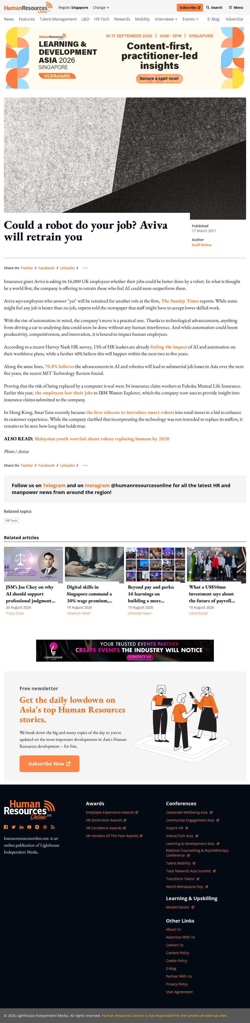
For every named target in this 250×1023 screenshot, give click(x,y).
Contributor (198, 613)
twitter (27, 268)
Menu (238, 7)
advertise (234, 19)
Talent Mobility (180, 863)
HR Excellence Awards (104, 828)
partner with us (179, 976)
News (9, 19)
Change (99, 7)
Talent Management (58, 19)
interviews (164, 19)
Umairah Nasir (79, 613)
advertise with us (180, 937)
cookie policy (176, 960)
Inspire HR (177, 828)
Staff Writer (202, 245)
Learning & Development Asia (190, 843)
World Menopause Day (185, 886)
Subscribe (191, 8)
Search (216, 7)
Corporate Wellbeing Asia (187, 812)
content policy (177, 952)
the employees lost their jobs (64, 392)
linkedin (67, 268)
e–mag (213, 19)
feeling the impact (168, 347)
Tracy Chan (15, 613)
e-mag (171, 968)
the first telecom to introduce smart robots (130, 412)
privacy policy (177, 984)
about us (173, 929)
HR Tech (101, 19)
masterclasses (180, 907)
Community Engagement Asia (190, 820)
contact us (175, 945)
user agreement (179, 992)
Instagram (97, 485)
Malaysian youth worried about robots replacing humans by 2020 (101, 438)
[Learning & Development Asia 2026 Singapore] (125, 58)
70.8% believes (59, 366)
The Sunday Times (180, 301)
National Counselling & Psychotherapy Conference (197, 853)
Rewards (122, 19)
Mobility (142, 19)
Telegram (54, 485)
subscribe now (53, 765)
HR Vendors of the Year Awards (112, 835)
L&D (85, 19)
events (189, 19)
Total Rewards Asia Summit (189, 871)
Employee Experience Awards (110, 812)
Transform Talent (182, 878)
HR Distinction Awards (104, 820)
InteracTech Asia (182, 835)
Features (27, 19)
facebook (46, 268)
